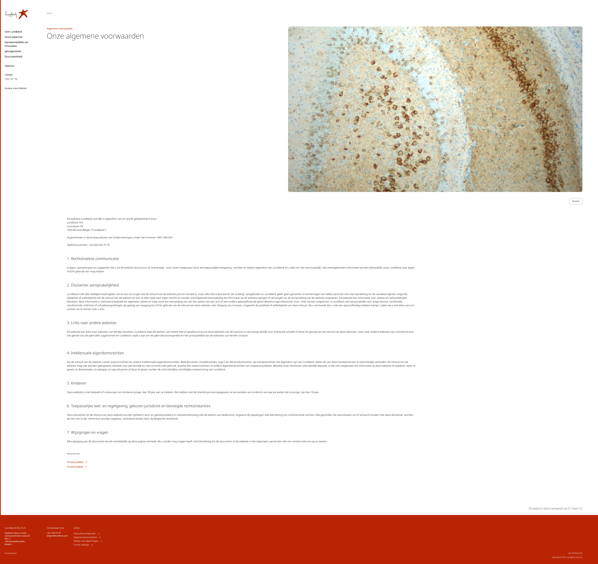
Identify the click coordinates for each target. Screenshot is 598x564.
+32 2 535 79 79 (54, 533)
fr (11, 78)
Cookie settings (81, 545)
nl (16, 78)
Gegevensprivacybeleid (85, 537)
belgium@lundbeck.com (57, 535)
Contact (9, 74)
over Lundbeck (13, 31)
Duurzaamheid (13, 56)
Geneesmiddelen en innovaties (16, 44)
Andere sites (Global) (15, 88)
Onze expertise (13, 37)
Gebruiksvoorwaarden (85, 534)
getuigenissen (13, 51)
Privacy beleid (11, 553)
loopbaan (10, 66)
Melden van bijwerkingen (86, 541)
